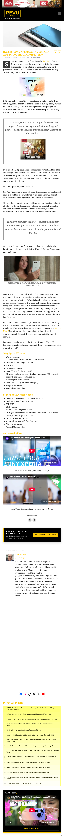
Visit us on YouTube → (32, 828)
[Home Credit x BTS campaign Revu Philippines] (32, 4)
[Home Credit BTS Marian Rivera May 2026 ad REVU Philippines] (33, 149)
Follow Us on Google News (45, 535)
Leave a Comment (36, 57)
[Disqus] (32, 621)
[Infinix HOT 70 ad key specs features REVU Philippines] (32, 87)
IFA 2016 (46, 61)
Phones (7, 57)
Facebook (19, 558)
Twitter (26, 558)
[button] (59, 13)
